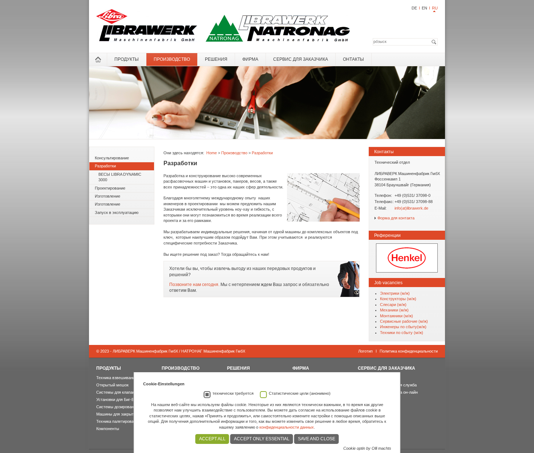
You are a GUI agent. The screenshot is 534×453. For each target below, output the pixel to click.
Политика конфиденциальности (409, 351)
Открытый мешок (112, 385)
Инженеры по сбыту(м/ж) (403, 327)
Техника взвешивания (116, 377)
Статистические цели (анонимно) (300, 393)
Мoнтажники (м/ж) (396, 316)
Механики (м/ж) (394, 310)
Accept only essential (262, 438)
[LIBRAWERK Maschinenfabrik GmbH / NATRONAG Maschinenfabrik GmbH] (223, 41)
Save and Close (316, 438)
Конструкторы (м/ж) (398, 299)
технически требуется (233, 393)
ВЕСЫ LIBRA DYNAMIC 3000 (119, 177)
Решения (216, 59)
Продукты (126, 59)
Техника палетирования (118, 421)
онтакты (353, 59)
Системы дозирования (117, 407)
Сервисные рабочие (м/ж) (404, 321)
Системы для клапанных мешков (127, 392)
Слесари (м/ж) (393, 304)
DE (414, 8)
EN (424, 8)
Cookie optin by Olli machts (367, 448)
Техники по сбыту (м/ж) (401, 332)
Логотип (365, 351)
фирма (250, 59)
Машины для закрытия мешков (125, 414)
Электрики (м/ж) (395, 293)
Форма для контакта (395, 218)
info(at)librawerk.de (411, 208)
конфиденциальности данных (286, 427)
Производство (172, 59)
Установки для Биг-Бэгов (119, 399)
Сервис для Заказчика (300, 59)
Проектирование (110, 188)
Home (211, 153)
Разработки (105, 166)
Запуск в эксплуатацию (116, 212)
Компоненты (107, 428)
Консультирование (112, 158)
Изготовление (107, 196)
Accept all (212, 438)
